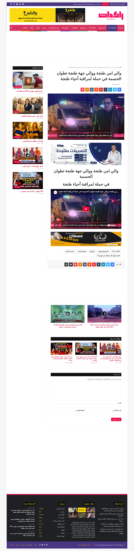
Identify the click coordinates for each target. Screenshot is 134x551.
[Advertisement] (67, 46)
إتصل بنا (22, 545)
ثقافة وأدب (74, 28)
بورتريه (44, 28)
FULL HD (115, 251)
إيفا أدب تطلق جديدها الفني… (32, 141)
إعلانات (12, 545)
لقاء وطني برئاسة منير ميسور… (31, 191)
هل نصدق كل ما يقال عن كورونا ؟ (108, 255)
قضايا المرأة (92, 28)
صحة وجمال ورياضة (54, 28)
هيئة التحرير (29, 545)
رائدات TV (111, 28)
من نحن (17, 545)
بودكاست (24, 28)
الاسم (119, 403)
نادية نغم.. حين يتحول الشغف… (31, 116)
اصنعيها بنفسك (103, 251)
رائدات (35, 545)
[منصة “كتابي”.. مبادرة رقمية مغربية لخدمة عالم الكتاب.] (82, 510)
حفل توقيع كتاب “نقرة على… (32, 166)
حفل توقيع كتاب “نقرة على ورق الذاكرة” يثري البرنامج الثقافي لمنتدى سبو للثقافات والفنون (110, 358)
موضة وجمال (65, 28)
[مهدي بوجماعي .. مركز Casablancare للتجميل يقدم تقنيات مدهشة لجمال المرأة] (72, 510)
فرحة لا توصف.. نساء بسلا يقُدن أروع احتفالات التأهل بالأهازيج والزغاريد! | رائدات (61, 358)
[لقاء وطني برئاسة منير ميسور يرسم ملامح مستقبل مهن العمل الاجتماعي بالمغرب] (86, 349)
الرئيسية (121, 28)
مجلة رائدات (81, 251)
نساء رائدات (69, 251)
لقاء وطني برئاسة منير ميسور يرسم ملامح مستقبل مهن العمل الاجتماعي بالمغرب (86, 358)
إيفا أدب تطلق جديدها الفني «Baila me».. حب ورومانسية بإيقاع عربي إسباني (80, 4)
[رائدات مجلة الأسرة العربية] (111, 15)
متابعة (31, 28)
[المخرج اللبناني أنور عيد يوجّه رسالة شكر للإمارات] (91, 515)
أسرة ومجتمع (101, 28)
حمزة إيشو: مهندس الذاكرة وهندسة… (29, 91)
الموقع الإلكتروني (80, 410)
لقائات (37, 28)
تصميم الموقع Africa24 (84, 545)
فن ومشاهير (83, 28)
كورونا (92, 251)
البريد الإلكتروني (116, 410)
